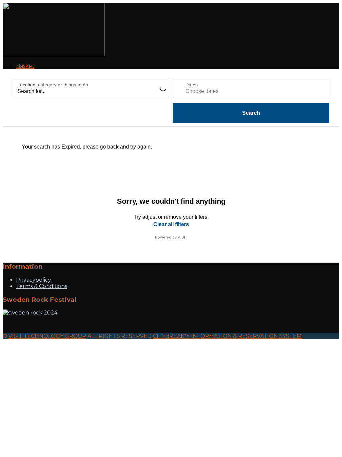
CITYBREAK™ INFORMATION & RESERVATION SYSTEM (227, 336)
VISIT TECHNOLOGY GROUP (47, 336)
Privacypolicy (33, 280)
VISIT (182, 237)
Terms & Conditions (41, 286)
